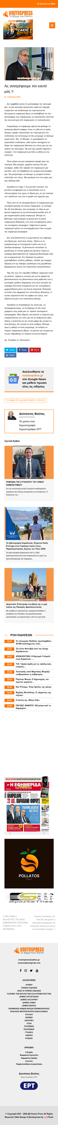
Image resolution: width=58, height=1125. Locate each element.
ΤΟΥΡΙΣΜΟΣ (29, 1026)
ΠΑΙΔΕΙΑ (29, 1038)
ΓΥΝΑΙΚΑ (29, 1032)
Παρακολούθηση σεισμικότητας (29, 1064)
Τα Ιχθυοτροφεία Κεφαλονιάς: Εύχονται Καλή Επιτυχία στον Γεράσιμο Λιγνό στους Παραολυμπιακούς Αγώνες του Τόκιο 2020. (27, 546)
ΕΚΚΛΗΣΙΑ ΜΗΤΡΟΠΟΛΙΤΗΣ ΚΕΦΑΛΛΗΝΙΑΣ (29, 1011)
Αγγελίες (29, 1061)
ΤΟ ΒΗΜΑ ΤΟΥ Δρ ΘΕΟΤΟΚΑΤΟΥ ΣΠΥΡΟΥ (25, 400)
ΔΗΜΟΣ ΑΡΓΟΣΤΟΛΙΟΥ (29, 997)
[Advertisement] (29, 744)
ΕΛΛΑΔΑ (29, 1014)
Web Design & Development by (34, 1117)
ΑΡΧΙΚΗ (29, 985)
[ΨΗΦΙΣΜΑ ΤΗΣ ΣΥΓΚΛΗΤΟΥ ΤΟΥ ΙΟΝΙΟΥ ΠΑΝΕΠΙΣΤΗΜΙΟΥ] (29, 462)
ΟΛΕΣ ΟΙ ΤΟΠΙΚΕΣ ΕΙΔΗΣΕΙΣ (29, 991)
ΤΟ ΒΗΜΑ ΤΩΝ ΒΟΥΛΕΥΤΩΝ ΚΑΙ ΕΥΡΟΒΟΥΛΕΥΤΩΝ (29, 994)
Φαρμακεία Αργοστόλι (29, 1055)
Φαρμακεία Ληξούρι (29, 1058)
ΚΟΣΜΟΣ (29, 1017)
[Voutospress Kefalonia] (18, 14)
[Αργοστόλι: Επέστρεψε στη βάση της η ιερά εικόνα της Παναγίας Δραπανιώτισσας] (29, 584)
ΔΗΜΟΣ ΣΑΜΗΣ (29, 1003)
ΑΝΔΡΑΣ (29, 1035)
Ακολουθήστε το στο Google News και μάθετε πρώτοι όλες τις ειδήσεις (34, 379)
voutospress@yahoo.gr (29, 960)
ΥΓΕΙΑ (29, 1023)
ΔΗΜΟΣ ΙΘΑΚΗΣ (29, 1006)
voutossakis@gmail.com (29, 963)
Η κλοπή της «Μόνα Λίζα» (28, 700)
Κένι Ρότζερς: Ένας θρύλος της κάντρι (33, 687)
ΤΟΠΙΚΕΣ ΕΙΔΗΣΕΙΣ (29, 988)
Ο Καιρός (29, 1052)
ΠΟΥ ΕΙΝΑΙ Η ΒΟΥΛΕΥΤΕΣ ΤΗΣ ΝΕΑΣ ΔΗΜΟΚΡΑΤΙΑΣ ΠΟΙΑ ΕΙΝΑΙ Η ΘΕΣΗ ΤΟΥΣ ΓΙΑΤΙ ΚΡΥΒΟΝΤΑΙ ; (15, 922)
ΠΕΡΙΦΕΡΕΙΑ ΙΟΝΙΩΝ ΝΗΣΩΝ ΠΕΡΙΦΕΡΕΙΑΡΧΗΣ (29, 1009)
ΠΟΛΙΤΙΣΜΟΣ (29, 1029)
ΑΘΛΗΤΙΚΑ (29, 1020)
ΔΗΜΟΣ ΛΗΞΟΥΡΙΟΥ (29, 1000)
